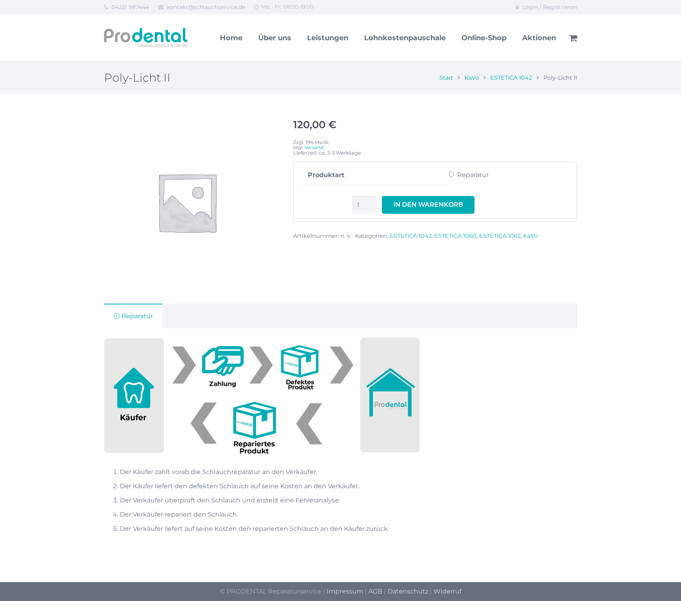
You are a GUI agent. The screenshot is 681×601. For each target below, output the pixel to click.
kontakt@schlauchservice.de (206, 7)
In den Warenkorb (428, 204)
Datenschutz (407, 591)
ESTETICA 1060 (455, 235)
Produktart (326, 175)
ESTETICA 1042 (511, 77)
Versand (314, 147)
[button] (257, 132)
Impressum (345, 591)
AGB (375, 591)
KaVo (472, 77)
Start (446, 77)
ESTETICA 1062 (500, 235)
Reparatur (473, 175)
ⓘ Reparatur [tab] (133, 316)
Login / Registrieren (549, 7)
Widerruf (447, 591)
